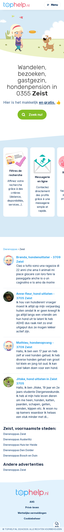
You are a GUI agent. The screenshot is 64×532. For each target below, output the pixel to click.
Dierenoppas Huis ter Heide (20, 444)
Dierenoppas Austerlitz (17, 439)
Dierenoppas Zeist (14, 434)
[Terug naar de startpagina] (16, 5)
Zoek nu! (36, 115)
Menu (54, 4)
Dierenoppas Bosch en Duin (20, 455)
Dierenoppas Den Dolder (18, 450)
